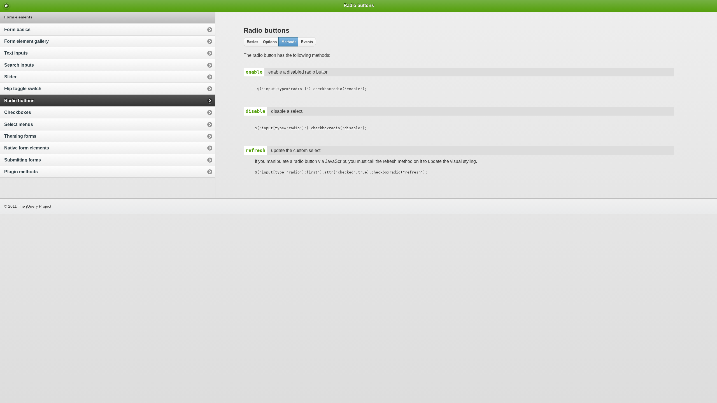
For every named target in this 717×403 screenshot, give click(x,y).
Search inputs (19, 65)
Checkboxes (17, 112)
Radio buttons (19, 100)
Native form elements (26, 148)
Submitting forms (22, 160)
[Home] (6, 6)
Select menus (18, 124)
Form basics (17, 29)
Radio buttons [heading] (359, 5)
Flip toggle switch (22, 88)
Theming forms (20, 136)
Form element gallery (26, 41)
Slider (10, 76)
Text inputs (16, 53)
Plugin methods (21, 171)
